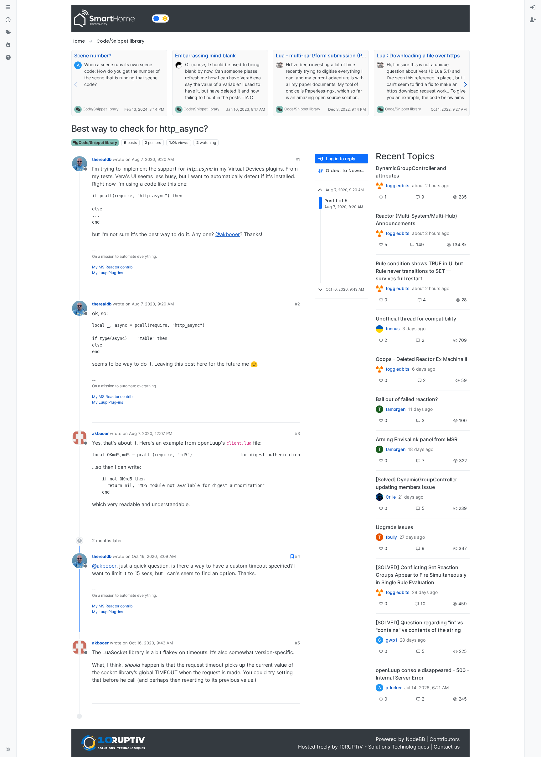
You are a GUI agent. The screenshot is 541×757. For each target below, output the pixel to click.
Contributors (445, 739)
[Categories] (8, 8)
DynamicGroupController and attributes (411, 172)
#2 (297, 303)
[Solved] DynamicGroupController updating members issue (416, 483)
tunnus (393, 328)
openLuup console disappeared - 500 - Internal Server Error (422, 674)
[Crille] (379, 497)
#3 (297, 433)
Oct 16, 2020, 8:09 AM (154, 556)
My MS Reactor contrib (112, 267)
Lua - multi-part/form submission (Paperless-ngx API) (340, 55)
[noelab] (379, 288)
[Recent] (8, 20)
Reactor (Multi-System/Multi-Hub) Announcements (416, 219)
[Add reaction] (259, 285)
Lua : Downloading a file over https (418, 55)
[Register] (532, 20)
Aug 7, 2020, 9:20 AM (153, 159)
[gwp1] (379, 592)
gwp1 (391, 640)
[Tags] (8, 33)
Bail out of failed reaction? (407, 399)
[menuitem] (532, 8)
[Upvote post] (271, 285)
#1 (298, 159)
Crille (391, 497)
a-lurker (394, 688)
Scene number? (92, 55)
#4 (297, 556)
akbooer (100, 433)
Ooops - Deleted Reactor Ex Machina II (421, 359)
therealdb (101, 159)
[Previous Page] (75, 84)
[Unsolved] (8, 58)
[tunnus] (379, 328)
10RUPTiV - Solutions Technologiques (384, 747)
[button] (8, 749)
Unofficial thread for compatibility (416, 318)
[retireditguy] (379, 369)
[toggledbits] (379, 233)
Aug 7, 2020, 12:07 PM (151, 433)
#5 (297, 642)
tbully (391, 537)
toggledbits (398, 185)
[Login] (532, 8)
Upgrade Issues (394, 527)
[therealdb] (379, 185)
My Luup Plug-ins (107, 272)
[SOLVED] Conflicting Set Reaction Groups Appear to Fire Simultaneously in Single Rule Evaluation (421, 574)
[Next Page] (465, 84)
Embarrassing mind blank (205, 55)
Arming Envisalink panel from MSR (416, 439)
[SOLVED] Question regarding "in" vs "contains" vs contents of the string (419, 626)
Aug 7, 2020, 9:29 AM (153, 303)
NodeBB (415, 739)
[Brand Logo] (110, 18)
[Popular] (8, 45)
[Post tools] (294, 285)
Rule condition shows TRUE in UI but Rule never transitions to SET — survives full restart (419, 271)
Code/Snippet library (101, 109)
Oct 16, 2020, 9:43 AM (151, 642)
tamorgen (395, 409)
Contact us (447, 747)
